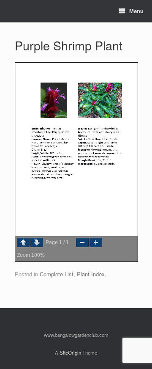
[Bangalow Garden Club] (15, 11)
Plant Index (91, 274)
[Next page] (36, 242)
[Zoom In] (96, 242)
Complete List (56, 274)
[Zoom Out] (82, 242)
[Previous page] (23, 242)
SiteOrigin (70, 352)
